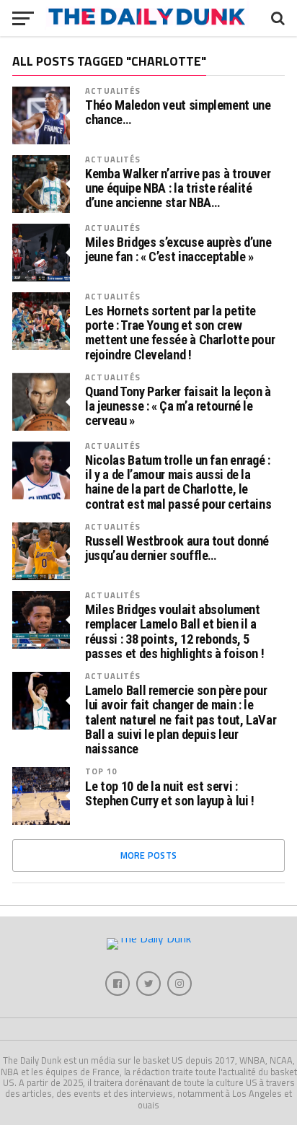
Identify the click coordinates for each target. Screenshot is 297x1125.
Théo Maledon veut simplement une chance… (177, 112)
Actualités (113, 90)
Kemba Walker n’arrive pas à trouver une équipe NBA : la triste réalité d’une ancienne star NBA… (177, 188)
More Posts (148, 855)
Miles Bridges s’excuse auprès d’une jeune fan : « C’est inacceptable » (178, 249)
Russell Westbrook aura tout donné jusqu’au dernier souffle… (177, 548)
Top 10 (101, 771)
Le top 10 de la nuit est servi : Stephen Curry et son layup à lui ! (169, 793)
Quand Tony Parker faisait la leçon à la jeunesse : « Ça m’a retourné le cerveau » (178, 406)
